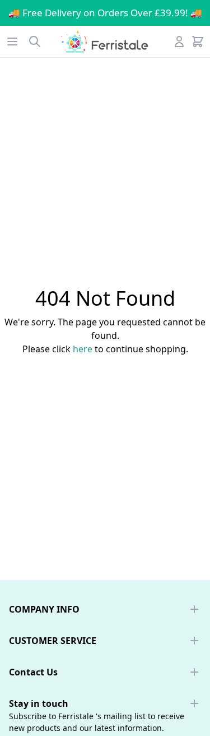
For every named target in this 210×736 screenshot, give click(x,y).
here (82, 349)
